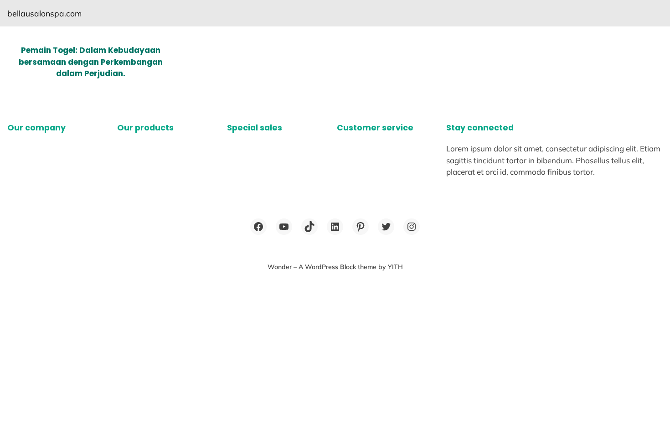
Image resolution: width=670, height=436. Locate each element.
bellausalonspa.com (44, 13)
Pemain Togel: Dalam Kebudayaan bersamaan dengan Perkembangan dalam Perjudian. (91, 62)
